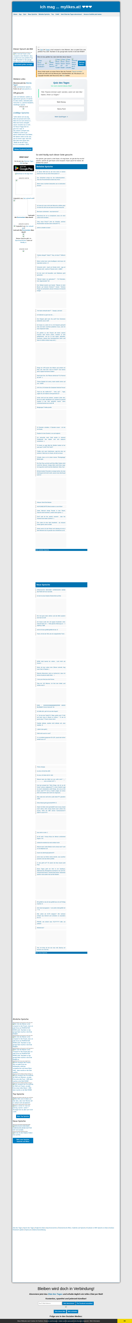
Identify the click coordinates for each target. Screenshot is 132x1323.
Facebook (61, 29)
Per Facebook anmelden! (85, 19)
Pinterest (69, 29)
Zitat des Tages (55, 10)
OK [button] (125, 1321)
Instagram (52, 29)
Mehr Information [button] (95, 1321)
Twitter (77, 29)
